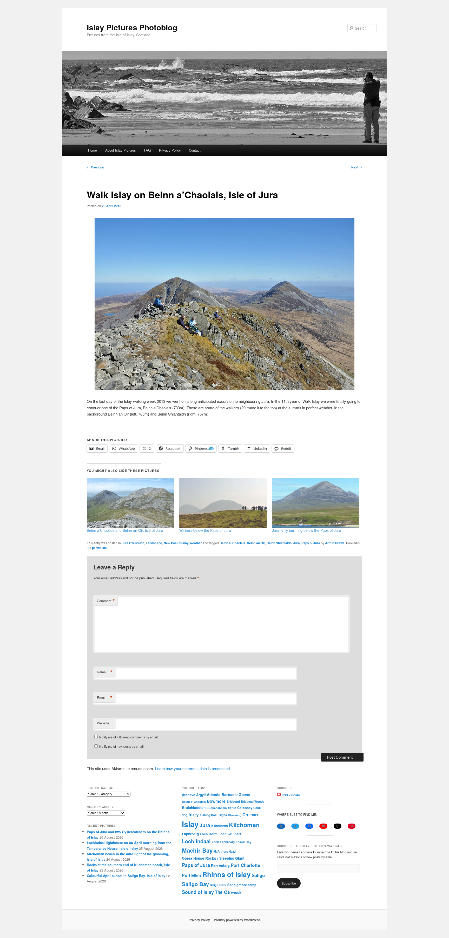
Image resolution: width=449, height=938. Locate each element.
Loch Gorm (208, 834)
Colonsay (244, 807)
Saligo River (218, 885)
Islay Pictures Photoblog (132, 27)
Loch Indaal (196, 841)
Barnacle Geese (235, 794)
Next (356, 167)
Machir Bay (197, 850)
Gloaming (234, 815)
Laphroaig (190, 833)
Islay (190, 824)
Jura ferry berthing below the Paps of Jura (306, 530)
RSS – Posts (290, 795)
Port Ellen (191, 875)
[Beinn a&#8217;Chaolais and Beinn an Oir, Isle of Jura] (130, 503)
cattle (232, 807)
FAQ (147, 150)
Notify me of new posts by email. (121, 746)
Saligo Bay (195, 884)
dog (184, 815)
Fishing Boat (208, 815)
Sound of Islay (198, 892)
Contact (195, 150)
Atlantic (213, 794)
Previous (95, 167)
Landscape (154, 543)
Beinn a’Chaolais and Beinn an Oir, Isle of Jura (125, 530)
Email (105, 698)
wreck (236, 892)
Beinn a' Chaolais (232, 543)
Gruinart (250, 815)
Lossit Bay (244, 842)
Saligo (258, 875)
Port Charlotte (245, 865)
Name (105, 672)
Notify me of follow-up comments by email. (129, 737)
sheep (252, 885)
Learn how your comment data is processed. (193, 768)
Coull (257, 808)
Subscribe (289, 883)
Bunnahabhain (217, 808)
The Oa (222, 892)
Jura (296, 543)
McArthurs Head (225, 851)
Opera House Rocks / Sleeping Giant (213, 858)
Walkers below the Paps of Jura (205, 530)
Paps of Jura (310, 543)
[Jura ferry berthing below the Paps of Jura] (315, 503)
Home (92, 150)
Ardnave (188, 794)
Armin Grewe (335, 543)
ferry (193, 814)
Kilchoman (244, 824)
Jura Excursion (133, 543)
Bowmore (216, 801)
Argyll (201, 794)
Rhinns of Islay (226, 874)
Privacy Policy (170, 150)
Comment (106, 601)
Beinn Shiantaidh (279, 543)
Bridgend (233, 801)
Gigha (223, 815)
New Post (171, 543)
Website (103, 723)
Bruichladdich (194, 807)
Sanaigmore (237, 884)
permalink (99, 547)
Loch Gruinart (230, 833)
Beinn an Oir (256, 543)
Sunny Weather (190, 543)
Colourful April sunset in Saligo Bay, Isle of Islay (126, 875)
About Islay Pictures (120, 150)
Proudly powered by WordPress (237, 919)
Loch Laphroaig (223, 842)
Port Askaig (220, 865)
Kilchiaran (219, 825)
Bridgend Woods (252, 801)
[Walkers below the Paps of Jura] (223, 503)
